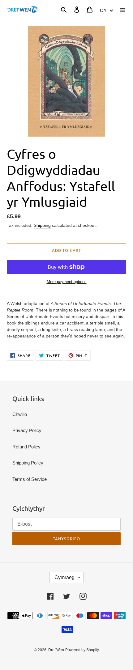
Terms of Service (29, 479)
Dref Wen (56, 650)
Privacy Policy (26, 430)
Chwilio (19, 414)
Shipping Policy (27, 462)
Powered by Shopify (82, 650)
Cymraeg (64, 577)
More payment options (67, 281)
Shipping (42, 225)
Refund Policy (26, 446)
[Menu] (122, 9)
